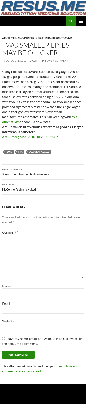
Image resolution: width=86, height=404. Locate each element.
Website (8, 321)
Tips (20, 151)
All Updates (26, 37)
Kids (38, 37)
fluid (9, 151)
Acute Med (9, 37)
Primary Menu (81, 21)
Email (7, 303)
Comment (10, 232)
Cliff (35, 60)
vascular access (39, 151)
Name (7, 286)
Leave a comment (56, 60)
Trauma (66, 37)
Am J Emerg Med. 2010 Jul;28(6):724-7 (30, 137)
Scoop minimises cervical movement (25, 172)
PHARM (46, 37)
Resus (56, 37)
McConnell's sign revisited (19, 187)
